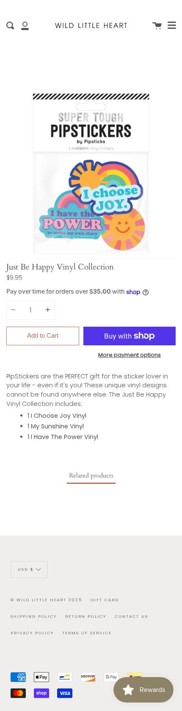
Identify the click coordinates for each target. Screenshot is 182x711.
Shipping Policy (34, 616)
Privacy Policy (32, 633)
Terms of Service (87, 633)
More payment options (129, 355)
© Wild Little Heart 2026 (46, 600)
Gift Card (105, 600)
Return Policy (85, 616)
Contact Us (131, 616)
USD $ (26, 569)
